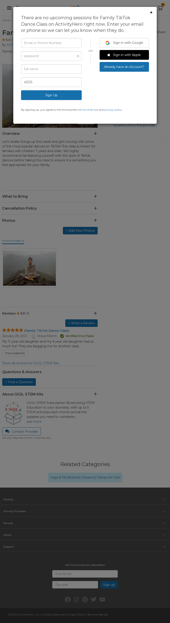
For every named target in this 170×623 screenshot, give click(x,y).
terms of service (88, 109)
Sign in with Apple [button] (126, 55)
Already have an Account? (124, 67)
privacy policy (113, 109)
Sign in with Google (127, 43)
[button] (76, 56)
